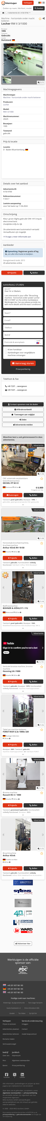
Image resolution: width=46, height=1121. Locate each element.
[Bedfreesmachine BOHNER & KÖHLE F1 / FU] (23, 587)
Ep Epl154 (33, 1013)
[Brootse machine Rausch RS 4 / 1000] (23, 774)
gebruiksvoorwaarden (24, 1114)
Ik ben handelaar (15, 349)
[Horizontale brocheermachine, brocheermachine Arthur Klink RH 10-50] (23, 524)
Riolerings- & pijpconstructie (14, 1003)
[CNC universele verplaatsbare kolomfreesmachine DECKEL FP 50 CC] (23, 460)
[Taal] (40, 3)
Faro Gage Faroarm (35, 1003)
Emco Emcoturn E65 (31, 1008)
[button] (43, 3)
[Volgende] (42, 64)
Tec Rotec (22, 1013)
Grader (12, 1013)
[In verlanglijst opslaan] (40, 18)
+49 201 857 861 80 (15, 985)
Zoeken (39, 8)
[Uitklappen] (23, 504)
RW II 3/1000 (8, 112)
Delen (24, 419)
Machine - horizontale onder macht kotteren (22, 97)
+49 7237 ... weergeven (17, 386)
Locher (6, 104)
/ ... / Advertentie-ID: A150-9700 (16, 13)
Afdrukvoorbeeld (24, 409)
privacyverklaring (8, 1114)
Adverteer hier (23, 943)
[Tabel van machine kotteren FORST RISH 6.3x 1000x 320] (23, 711)
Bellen (35, 273)
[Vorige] (3, 64)
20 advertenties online (12, 263)
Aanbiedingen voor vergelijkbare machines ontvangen (21, 353)
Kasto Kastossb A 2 (14, 1008)
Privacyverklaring (23, 369)
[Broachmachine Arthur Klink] (23, 835)
